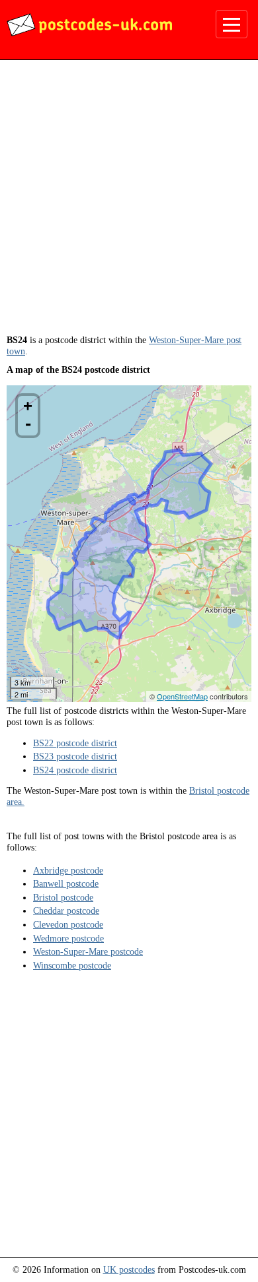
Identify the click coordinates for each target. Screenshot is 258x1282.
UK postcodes (129, 1269)
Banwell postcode (66, 883)
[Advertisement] (129, 202)
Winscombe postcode (72, 965)
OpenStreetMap (182, 696)
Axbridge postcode (68, 870)
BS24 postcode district (75, 770)
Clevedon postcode (68, 924)
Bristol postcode (63, 897)
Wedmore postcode (68, 938)
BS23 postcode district (75, 756)
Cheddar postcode (66, 910)
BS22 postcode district (75, 743)
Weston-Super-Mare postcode (88, 951)
